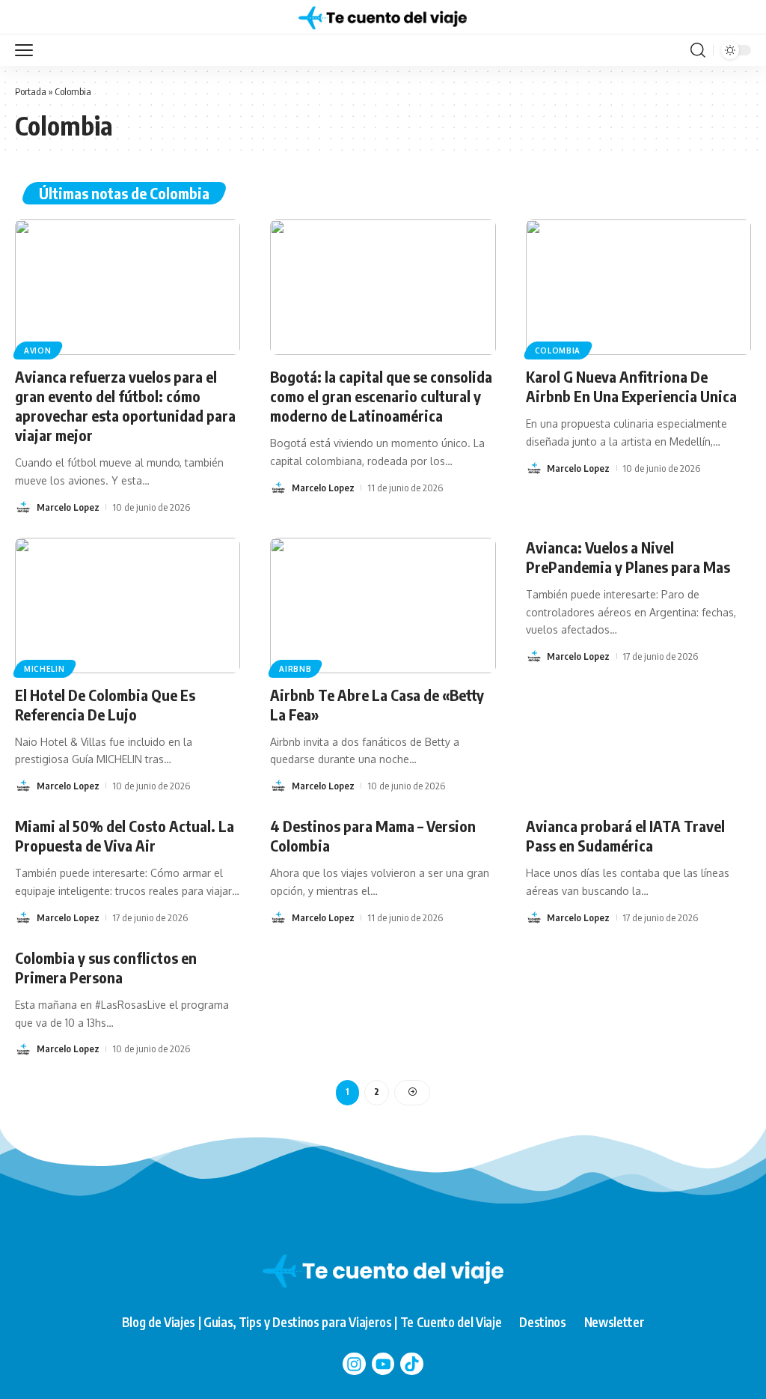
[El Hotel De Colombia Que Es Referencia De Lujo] (127, 605)
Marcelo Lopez (68, 507)
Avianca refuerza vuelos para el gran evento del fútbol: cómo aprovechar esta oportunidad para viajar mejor (125, 405)
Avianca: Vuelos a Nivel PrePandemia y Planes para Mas (628, 557)
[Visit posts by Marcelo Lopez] (23, 507)
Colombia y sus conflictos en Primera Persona (106, 967)
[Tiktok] (411, 1364)
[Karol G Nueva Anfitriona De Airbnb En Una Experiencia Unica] (638, 287)
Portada (30, 91)
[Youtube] (383, 1364)
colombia (558, 350)
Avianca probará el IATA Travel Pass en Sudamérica (625, 835)
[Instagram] (354, 1364)
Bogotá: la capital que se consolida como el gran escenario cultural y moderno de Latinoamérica (381, 396)
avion (38, 350)
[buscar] (698, 50)
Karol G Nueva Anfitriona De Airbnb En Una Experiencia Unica (633, 386)
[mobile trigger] (27, 50)
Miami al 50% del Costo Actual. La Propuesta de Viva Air (124, 835)
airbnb (295, 668)
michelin (44, 668)
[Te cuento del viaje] (383, 17)
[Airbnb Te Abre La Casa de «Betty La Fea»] (382, 605)
